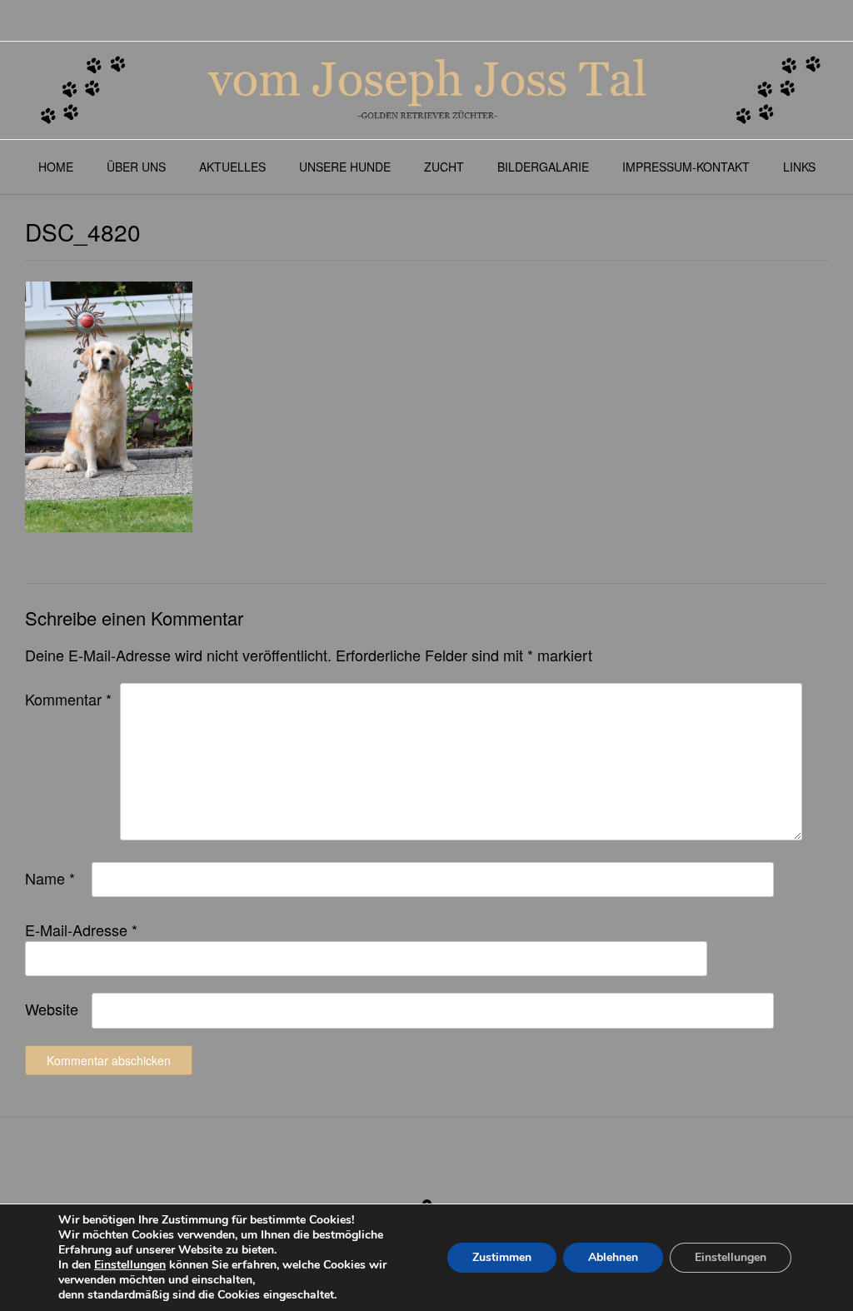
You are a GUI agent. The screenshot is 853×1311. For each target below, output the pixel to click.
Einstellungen (130, 1265)
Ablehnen (613, 1257)
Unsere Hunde (345, 166)
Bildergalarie (543, 166)
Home (55, 166)
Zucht (444, 166)
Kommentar (68, 699)
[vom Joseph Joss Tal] (426, 90)
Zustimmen (501, 1257)
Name (50, 878)
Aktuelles (232, 166)
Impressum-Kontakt (686, 166)
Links (799, 166)
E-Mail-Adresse (81, 929)
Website (51, 1008)
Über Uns (136, 166)
